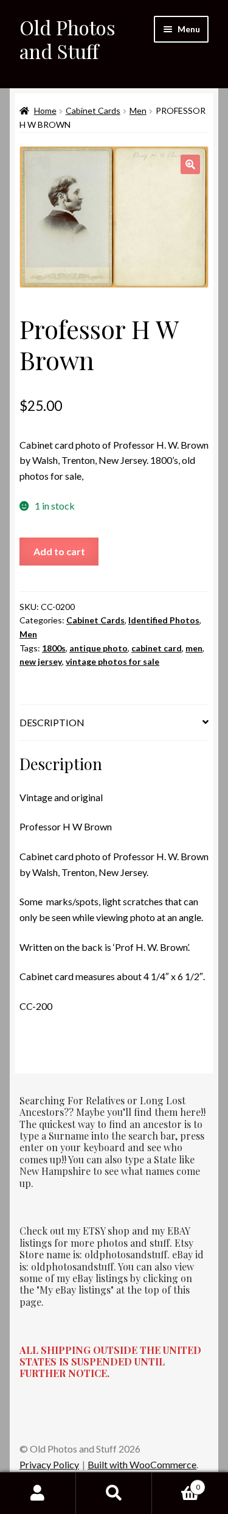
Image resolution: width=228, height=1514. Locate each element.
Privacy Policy (49, 1464)
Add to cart (59, 551)
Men (138, 110)
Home (45, 110)
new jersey (40, 661)
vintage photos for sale (112, 661)
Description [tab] (52, 722)
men (193, 648)
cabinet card (156, 648)
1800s (54, 648)
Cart (176, 1482)
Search (114, 1493)
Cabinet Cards (93, 110)
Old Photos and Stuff (67, 39)
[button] (190, 164)
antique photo (98, 648)
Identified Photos (163, 620)
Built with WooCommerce (142, 1464)
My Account (38, 1493)
